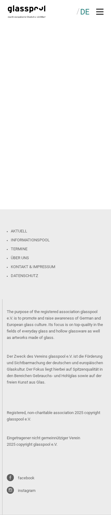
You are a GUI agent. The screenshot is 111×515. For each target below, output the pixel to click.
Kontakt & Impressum (33, 266)
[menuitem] (84, 11)
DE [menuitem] (84, 11)
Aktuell (19, 231)
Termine (19, 249)
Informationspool (30, 240)
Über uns (20, 257)
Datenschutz (24, 275)
